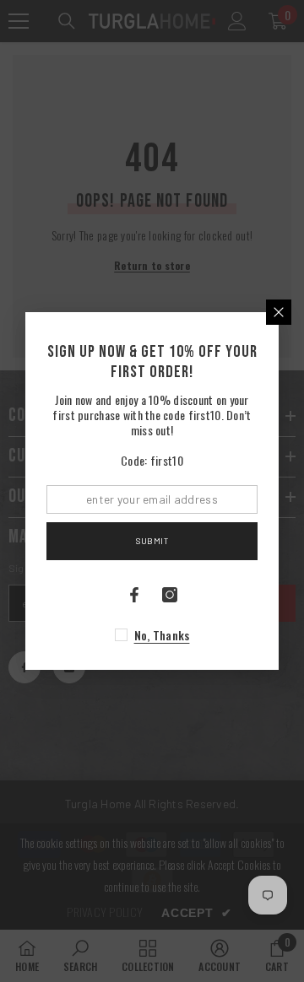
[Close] (278, 312)
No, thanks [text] (162, 635)
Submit (152, 541)
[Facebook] (134, 594)
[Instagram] (169, 594)
